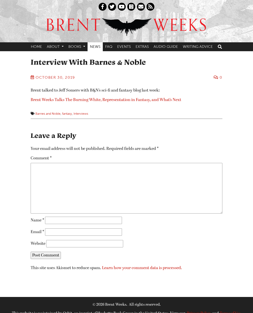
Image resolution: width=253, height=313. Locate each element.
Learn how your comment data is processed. (142, 268)
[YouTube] (122, 7)
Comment (41, 158)
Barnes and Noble (47, 113)
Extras (142, 46)
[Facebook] (103, 7)
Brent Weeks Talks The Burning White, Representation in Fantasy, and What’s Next (106, 100)
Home (36, 46)
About (54, 46)
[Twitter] (112, 7)
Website (38, 243)
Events (124, 46)
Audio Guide (166, 46)
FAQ (108, 46)
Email (37, 232)
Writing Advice (198, 46)
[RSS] (150, 7)
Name (37, 220)
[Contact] (141, 7)
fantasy (67, 113)
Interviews (81, 113)
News (95, 46)
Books (75, 46)
